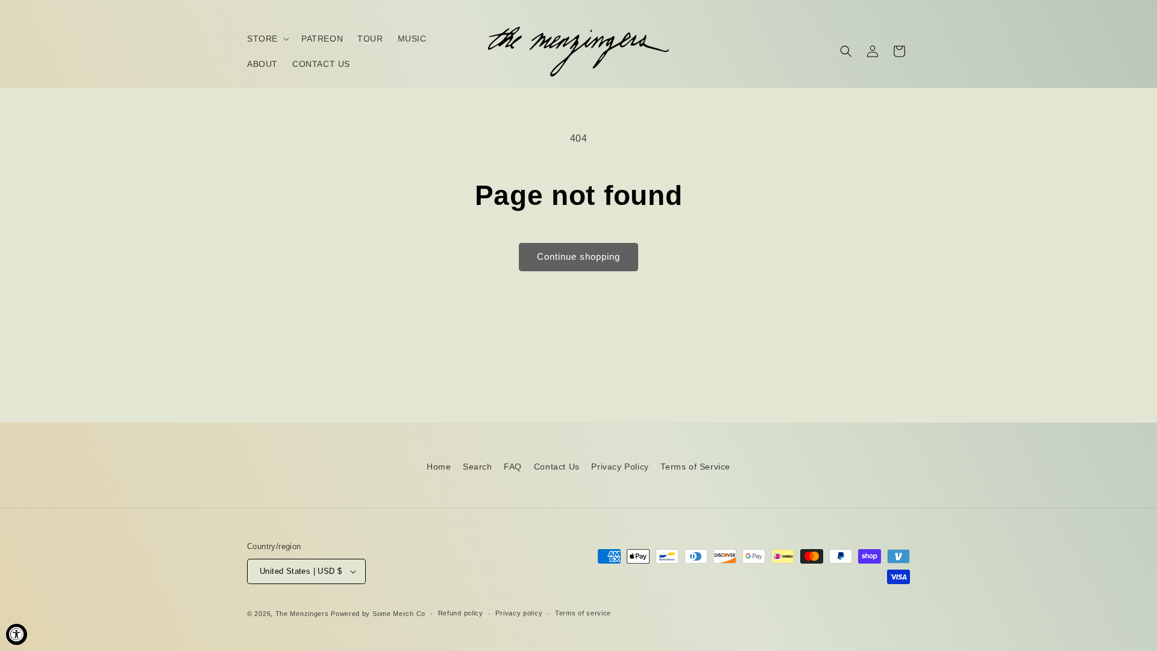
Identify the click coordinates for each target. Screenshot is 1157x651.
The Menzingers (302, 613)
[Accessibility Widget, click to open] (16, 634)
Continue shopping (578, 256)
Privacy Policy (619, 466)
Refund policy (460, 613)
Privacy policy (518, 613)
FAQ (513, 466)
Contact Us (557, 466)
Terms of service (583, 613)
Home (439, 466)
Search (477, 466)
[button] (267, 38)
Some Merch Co (398, 613)
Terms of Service (695, 466)
